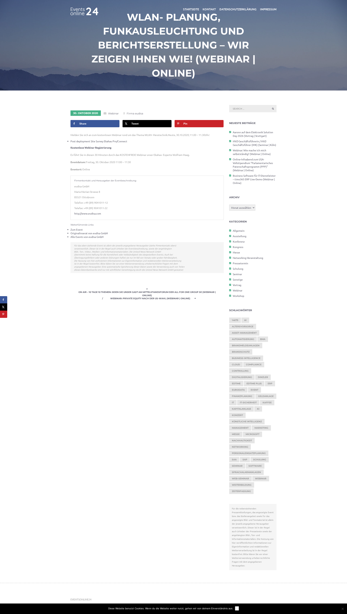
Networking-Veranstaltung (248, 257)
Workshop (238, 295)
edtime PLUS (254, 383)
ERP (270, 383)
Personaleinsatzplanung (249, 453)
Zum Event (76, 229)
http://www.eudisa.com (87, 213)
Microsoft (252, 434)
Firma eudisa (135, 113)
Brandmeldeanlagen (246, 345)
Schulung (238, 268)
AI (245, 320)
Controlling (240, 370)
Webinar (113, 113)
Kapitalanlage (241, 408)
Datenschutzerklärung (237, 9)
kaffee (267, 402)
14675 (235, 320)
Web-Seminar (240, 478)
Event (254, 389)
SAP (245, 459)
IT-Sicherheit (248, 402)
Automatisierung (243, 339)
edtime (236, 383)
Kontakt (209, 9)
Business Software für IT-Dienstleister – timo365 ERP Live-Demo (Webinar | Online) (254, 179)
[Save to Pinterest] (3, 314)
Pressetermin (240, 263)
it (233, 402)
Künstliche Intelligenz (247, 421)
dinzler (263, 377)
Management (240, 427)
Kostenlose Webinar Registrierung (90, 147)
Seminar (237, 274)
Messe (236, 252)
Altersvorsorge (242, 326)
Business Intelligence (246, 358)
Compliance (254, 364)
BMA (262, 339)
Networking (240, 446)
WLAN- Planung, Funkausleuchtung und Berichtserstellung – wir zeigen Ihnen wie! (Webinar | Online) (173, 45)
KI (258, 408)
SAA (234, 459)
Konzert (237, 415)
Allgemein (239, 230)
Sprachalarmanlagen (246, 472)
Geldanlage (266, 396)
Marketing (261, 427)
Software (255, 465)
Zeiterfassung (241, 491)
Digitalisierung (242, 377)
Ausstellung (239, 236)
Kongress (238, 247)
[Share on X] (3, 307)
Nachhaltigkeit (242, 440)
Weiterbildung (241, 484)
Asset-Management (244, 332)
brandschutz (241, 351)
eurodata (238, 389)
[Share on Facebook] (3, 299)
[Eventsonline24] (84, 9)
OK (237, 608)
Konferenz (239, 241)
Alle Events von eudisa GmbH (87, 236)
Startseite (191, 9)
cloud (236, 364)
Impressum (268, 9)
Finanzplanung (242, 396)
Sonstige (238, 279)
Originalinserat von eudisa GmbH (89, 233)
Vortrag (237, 285)
